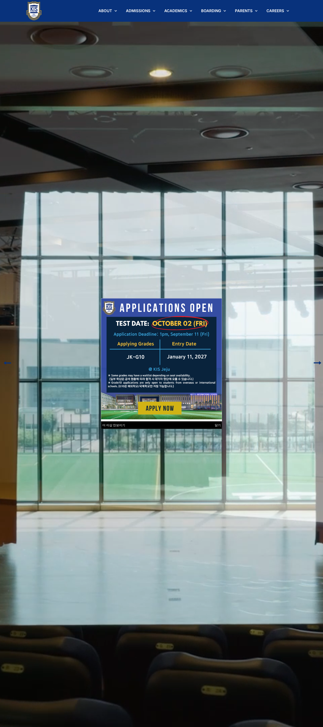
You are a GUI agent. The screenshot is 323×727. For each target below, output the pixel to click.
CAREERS (275, 10)
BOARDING (211, 10)
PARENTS (244, 10)
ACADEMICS (175, 10)
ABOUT (105, 10)
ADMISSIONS (138, 10)
